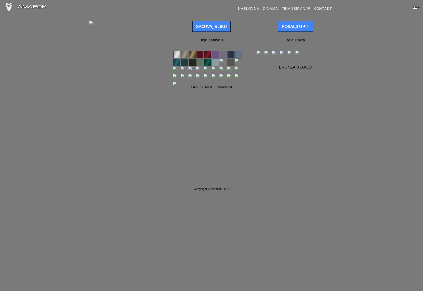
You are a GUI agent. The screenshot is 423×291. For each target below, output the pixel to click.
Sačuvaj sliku (211, 26)
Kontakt (323, 9)
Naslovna (248, 9)
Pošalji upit (295, 26)
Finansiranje (296, 9)
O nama (270, 9)
